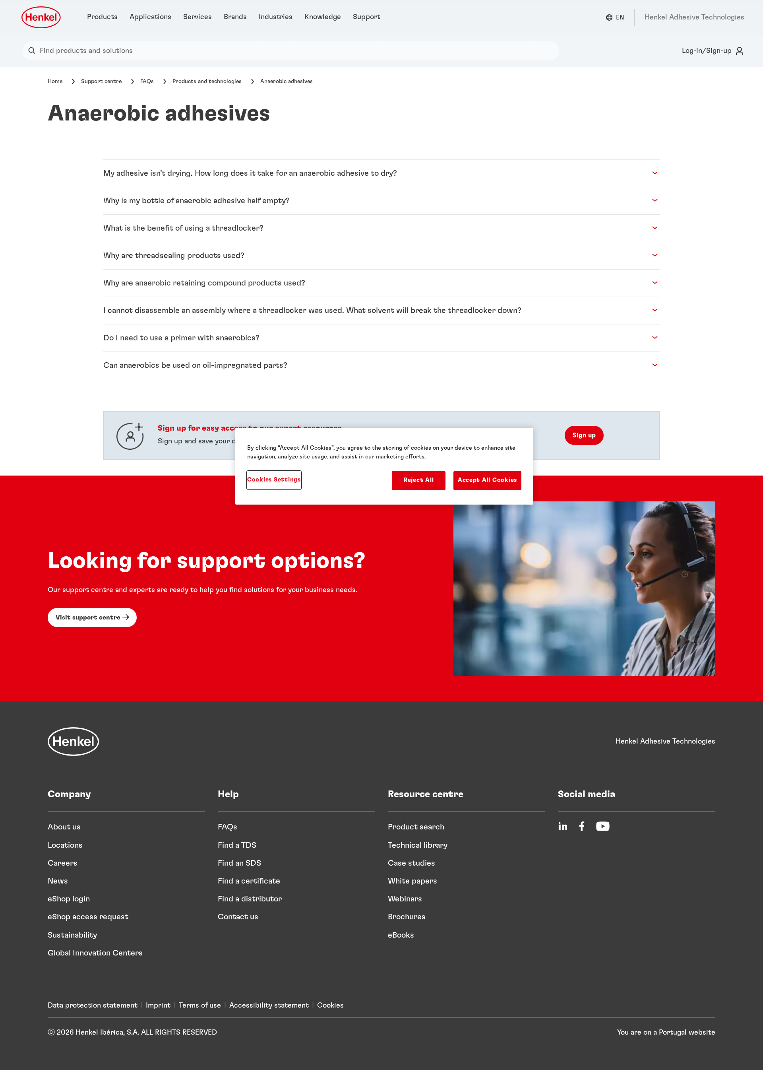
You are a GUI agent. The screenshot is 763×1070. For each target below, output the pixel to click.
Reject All (419, 480)
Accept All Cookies (487, 480)
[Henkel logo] (41, 17)
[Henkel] (73, 741)
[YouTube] (603, 826)
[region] (384, 466)
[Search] (33, 50)
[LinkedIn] (562, 826)
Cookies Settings (274, 480)
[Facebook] (582, 826)
